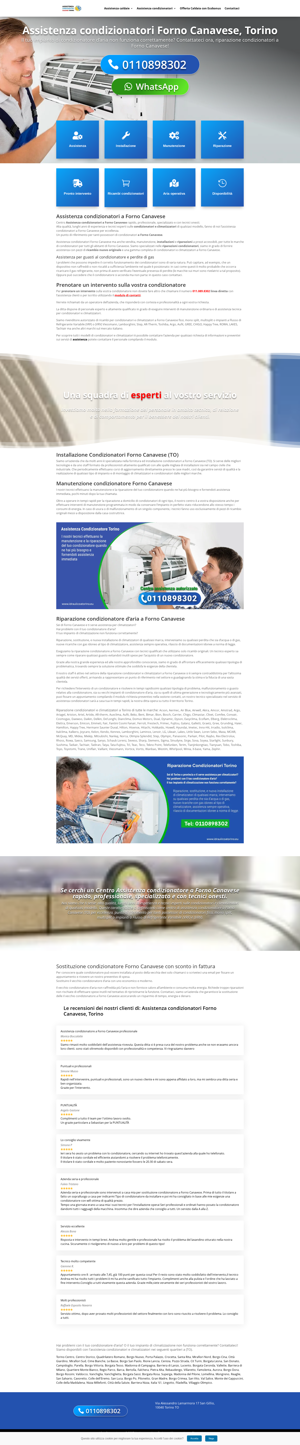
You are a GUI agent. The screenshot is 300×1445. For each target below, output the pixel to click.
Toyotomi (70, 749)
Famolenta (204, 1370)
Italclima (61, 732)
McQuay (61, 736)
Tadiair (73, 745)
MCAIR (231, 732)
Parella (78, 1365)
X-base (197, 749)
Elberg (215, 719)
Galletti (196, 723)
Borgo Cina (219, 1357)
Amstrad (226, 710)
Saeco (78, 740)
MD (70, 736)
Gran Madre (159, 1378)
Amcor (215, 710)
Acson (163, 710)
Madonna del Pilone (187, 1374)
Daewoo (77, 719)
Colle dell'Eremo (99, 1378)
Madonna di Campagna (140, 1365)
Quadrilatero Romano (110, 1357)
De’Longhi (109, 719)
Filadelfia (181, 1383)
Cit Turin (196, 1361)
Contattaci (232, 8)
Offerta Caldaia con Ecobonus (200, 8)
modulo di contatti (128, 295)
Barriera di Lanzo (168, 1365)
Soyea (204, 740)
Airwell (196, 710)
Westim (163, 749)
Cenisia (165, 1361)
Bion (158, 715)
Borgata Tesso (114, 1365)
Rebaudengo (173, 1370)
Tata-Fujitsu (117, 745)
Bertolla (131, 1370)
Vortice (129, 749)
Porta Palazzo (154, 1357)
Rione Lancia (151, 1361)
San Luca (117, 1378)
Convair (232, 715)
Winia (187, 749)
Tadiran (96, 745)
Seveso (132, 740)
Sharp (143, 740)
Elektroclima (229, 719)
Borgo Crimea (178, 1378)
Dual (157, 719)
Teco (142, 745)
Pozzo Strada (180, 1361)
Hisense (134, 727)
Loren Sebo (209, 732)
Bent (141, 715)
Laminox (145, 732)
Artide (90, 715)
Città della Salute (119, 1383)
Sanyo (102, 740)
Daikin (88, 719)
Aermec (174, 710)
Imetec (193, 727)
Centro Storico (85, 1357)
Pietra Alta (157, 1370)
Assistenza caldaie (117, 8)
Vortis (140, 749)
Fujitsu (175, 723)
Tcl (128, 745)
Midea (78, 736)
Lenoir (157, 732)
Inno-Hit (204, 727)
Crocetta (170, 1357)
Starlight (214, 740)
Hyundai (181, 727)
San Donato (231, 1361)
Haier (238, 723)
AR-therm (101, 715)
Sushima (62, 745)
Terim (182, 745)
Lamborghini (130, 732)
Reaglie (235, 1374)
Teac (134, 745)
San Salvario (64, 1378)
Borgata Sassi (132, 1374)
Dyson (178, 719)
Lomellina (207, 1374)
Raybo (210, 736)
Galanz (185, 723)
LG (164, 732)
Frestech (153, 723)
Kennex (115, 732)
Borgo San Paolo (130, 1361)
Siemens (153, 740)
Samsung (90, 740)
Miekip (88, 736)
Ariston (71, 715)
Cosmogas (63, 719)
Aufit (126, 715)
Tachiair (84, 745)
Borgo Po (130, 1378)
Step (156, 736)
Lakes (181, 732)
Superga (166, 1374)
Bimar (150, 715)
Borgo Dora (231, 1370)
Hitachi (145, 727)
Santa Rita (184, 1357)
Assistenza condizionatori (155, 8)
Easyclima (190, 719)
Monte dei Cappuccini (229, 1378)
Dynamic (167, 719)
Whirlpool (175, 749)
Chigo (187, 715)
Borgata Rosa (151, 1374)
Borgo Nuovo (135, 1357)
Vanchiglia (96, 1374)
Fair (105, 723)
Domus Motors (142, 719)
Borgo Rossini (65, 1374)
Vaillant (102, 749)
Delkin (98, 719)
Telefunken (170, 745)
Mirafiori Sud (77, 1361)
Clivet (209, 715)
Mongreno (222, 1374)
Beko (133, 715)
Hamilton (62, 727)
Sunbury (227, 740)
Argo (237, 710)
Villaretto (190, 1370)
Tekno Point (154, 745)
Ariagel (60, 715)
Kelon (95, 732)
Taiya (105, 745)
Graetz (206, 723)
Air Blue (186, 710)
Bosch (167, 715)
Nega (211, 1438)
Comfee (220, 715)
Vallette (222, 1365)
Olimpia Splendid (140, 736)
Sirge (187, 740)
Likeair (172, 732)
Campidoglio (64, 1365)
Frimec (164, 723)
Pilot (202, 736)
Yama (206, 749)
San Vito (194, 1378)
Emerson (72, 723)
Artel (81, 715)
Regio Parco (107, 1370)
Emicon (85, 723)
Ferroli (141, 723)
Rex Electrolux (225, 736)
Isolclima (227, 727)
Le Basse (112, 1361)
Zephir (216, 749)
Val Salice (207, 1378)
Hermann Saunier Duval (102, 727)
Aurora (217, 1370)
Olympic (166, 736)
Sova (195, 740)
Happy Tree (77, 727)
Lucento (186, 1365)
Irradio (215, 727)
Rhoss (60, 740)
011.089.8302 (201, 291)
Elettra (60, 723)
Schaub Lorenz (116, 740)
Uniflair (91, 749)
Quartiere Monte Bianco (82, 1370)
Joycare (85, 732)
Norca (124, 736)
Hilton (123, 727)
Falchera (143, 1370)
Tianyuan (215, 745)
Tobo (226, 745)
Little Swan (193, 732)
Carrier (177, 715)
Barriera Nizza (140, 1383)
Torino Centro (65, 1357)
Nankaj (113, 736)
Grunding (226, 723)
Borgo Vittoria (94, 1365)
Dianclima (124, 719)
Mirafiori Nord (201, 1357)
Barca (120, 1370)
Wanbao (150, 749)
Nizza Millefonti (96, 1383)
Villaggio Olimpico (200, 1383)
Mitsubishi (101, 736)
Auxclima (115, 715)
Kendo (104, 732)
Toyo (59, 749)
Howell (170, 727)
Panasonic (179, 736)
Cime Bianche (96, 1361)
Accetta (194, 1438)
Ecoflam (204, 719)
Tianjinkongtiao (198, 745)
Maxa (222, 732)
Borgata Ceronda (204, 1365)
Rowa (69, 740)
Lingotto (168, 1383)
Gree (215, 723)
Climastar (198, 715)
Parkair (192, 736)
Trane (81, 749)
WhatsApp (157, 86)
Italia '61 (156, 1383)
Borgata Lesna (212, 1361)
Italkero (74, 732)
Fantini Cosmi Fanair (122, 723)
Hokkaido (158, 727)
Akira (205, 710)
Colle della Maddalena (70, 1383)
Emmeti (96, 723)
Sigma (165, 740)
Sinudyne (176, 740)
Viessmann (116, 749)
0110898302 (154, 64)
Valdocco (82, 1374)
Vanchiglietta (112, 1374)
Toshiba (236, 745)
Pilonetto (144, 1378)
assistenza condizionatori (72, 701)
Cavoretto (80, 1378)
